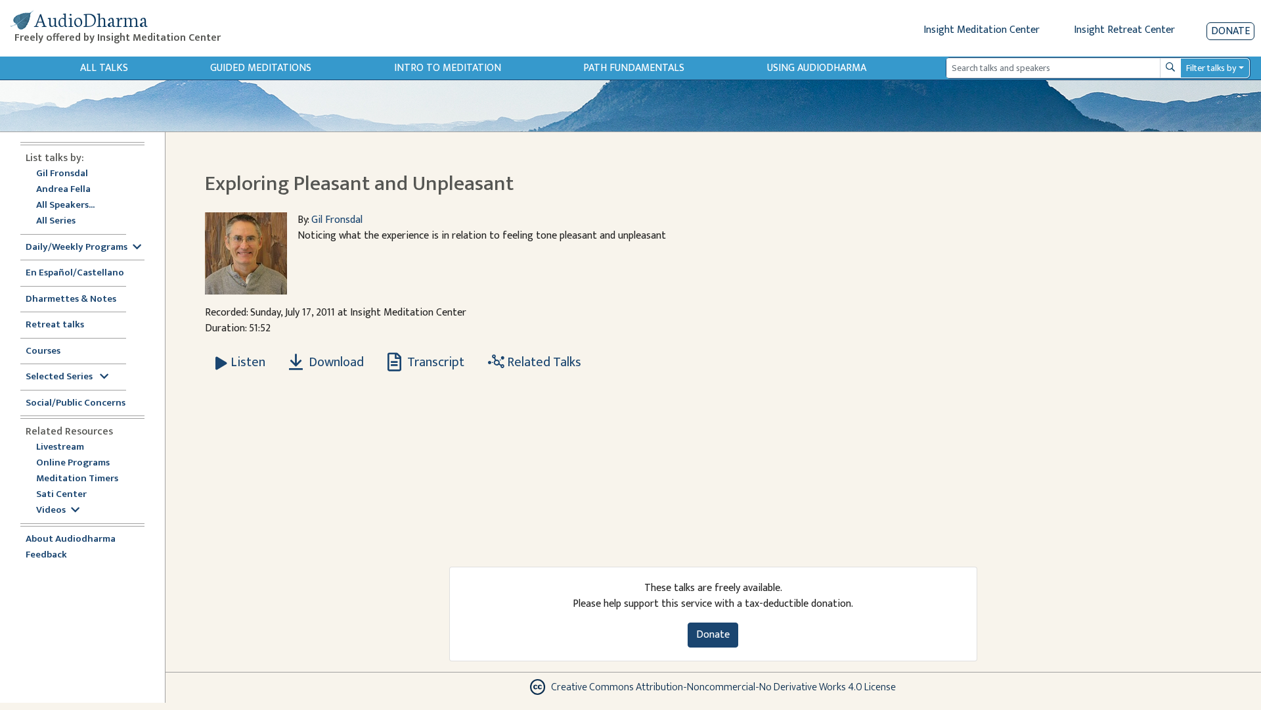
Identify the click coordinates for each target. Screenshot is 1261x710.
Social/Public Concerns (75, 403)
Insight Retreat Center (1124, 30)
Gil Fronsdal (62, 173)
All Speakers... (65, 205)
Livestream (60, 447)
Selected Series (60, 377)
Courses (43, 351)
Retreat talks (55, 325)
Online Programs (73, 463)
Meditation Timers (77, 478)
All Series (56, 221)
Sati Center (61, 494)
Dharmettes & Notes (71, 299)
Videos (51, 510)
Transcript (434, 362)
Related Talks (542, 362)
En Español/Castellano (75, 273)
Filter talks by (1211, 68)
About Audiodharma (71, 539)
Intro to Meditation (447, 68)
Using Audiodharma (816, 68)
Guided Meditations (260, 68)
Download (335, 362)
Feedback (46, 555)
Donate (1230, 31)
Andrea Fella (63, 189)
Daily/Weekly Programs (76, 247)
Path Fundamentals (633, 68)
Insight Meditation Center (981, 30)
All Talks (104, 68)
